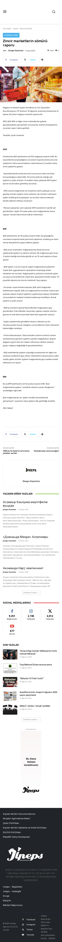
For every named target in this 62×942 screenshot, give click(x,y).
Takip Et (31, 610)
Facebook (31, 919)
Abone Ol (12, 625)
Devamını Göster (30, 592)
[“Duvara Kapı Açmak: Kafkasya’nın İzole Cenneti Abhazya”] (10, 654)
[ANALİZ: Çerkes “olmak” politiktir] (10, 710)
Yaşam (15, 28)
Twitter (30, 929)
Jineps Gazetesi (15, 50)
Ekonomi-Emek (26, 28)
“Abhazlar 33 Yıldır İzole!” (32, 678)
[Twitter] (23, 930)
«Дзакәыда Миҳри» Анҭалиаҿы (25, 537)
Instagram (31, 924)
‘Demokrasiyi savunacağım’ (46, 451)
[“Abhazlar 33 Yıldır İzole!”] (10, 682)
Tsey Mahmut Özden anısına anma (36, 665)
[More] (42, 60)
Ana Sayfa (7, 28)
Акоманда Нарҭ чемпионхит (23, 568)
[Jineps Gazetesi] (5, 50)
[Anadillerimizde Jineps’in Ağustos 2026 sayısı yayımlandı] (10, 696)
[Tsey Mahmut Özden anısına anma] (10, 668)
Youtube (30, 935)
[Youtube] (23, 935)
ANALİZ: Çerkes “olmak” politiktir (35, 706)
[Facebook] (23, 919)
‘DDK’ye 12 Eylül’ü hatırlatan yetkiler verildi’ (16, 452)
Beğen (12, 610)
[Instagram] (23, 925)
